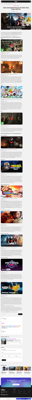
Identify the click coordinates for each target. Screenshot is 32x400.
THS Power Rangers (20, 391)
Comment (3, 352)
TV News (24, 390)
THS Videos (29, 392)
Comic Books (14, 391)
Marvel (19, 250)
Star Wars (19, 390)
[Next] (30, 365)
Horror (24, 392)
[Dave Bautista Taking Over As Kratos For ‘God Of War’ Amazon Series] (12, 368)
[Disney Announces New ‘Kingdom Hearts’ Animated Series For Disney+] (4, 368)
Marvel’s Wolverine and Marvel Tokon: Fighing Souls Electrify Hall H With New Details (27, 372)
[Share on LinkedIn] (5, 331)
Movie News (14, 390)
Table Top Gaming (25, 393)
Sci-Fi (13, 393)
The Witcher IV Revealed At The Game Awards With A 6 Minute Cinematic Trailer (14, 340)
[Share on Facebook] (2, 331)
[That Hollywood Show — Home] (16, 1)
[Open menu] (30, 1)
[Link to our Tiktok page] (7, 394)
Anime (18, 392)
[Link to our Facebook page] (6, 394)
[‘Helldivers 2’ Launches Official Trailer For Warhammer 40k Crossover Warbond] (19, 368)
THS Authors (29, 391)
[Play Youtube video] (11, 45)
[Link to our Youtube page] (4, 394)
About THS (29, 390)
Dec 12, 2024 (21, 343)
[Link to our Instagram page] (3, 394)
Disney (24, 391)
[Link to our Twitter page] (1, 394)
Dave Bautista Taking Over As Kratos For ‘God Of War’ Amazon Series (12, 372)
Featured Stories (20, 393)
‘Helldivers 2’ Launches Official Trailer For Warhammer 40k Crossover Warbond (19, 372)
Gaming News (3, 323)
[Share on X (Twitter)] (3, 331)
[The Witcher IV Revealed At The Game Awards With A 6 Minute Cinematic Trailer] (3, 341)
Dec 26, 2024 (13, 11)
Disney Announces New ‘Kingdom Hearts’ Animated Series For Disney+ (4, 372)
